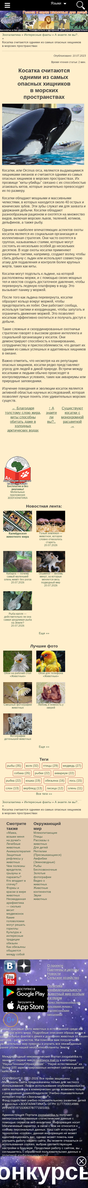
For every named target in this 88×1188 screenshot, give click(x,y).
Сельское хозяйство (63, 978)
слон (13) (12, 788)
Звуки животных (40, 897)
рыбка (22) (13, 780)
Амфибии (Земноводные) (44, 860)
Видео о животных (40, 882)
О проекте (55, 965)
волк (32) (32, 765)
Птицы (38, 836)
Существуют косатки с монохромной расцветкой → (72, 417)
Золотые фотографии (42, 874)
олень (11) (75, 788)
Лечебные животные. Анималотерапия (18, 847)
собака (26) (22, 773)
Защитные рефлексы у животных (14, 858)
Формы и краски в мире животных (16, 891)
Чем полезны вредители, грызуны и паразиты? (15, 871)
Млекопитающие (45, 832)
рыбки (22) (42, 773)
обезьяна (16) (55, 780)
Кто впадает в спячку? (16, 882)
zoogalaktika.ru (48, 1114)
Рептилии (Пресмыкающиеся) (48, 853)
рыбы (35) (14, 765)
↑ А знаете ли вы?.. (51, 414)
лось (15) (75, 780)
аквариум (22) (64, 773)
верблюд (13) (32, 788)
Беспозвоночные (45, 869)
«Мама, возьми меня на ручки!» (15, 836)
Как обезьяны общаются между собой (15, 950)
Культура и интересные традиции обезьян (14, 937)
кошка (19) (33, 780)
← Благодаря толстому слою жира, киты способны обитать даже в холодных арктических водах (23, 419)
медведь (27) (72, 765)
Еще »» (44, 633)
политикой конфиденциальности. (25, 1155)
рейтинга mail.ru (47, 1060)
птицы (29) (50, 765)
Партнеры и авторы (63, 969)
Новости (54, 974)
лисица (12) (55, 788)
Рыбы (37, 866)
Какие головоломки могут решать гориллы (15, 923)
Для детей (41, 847)
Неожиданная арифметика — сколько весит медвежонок (16, 906)
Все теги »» (44, 793)
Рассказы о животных (41, 841)
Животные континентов (42, 889)
